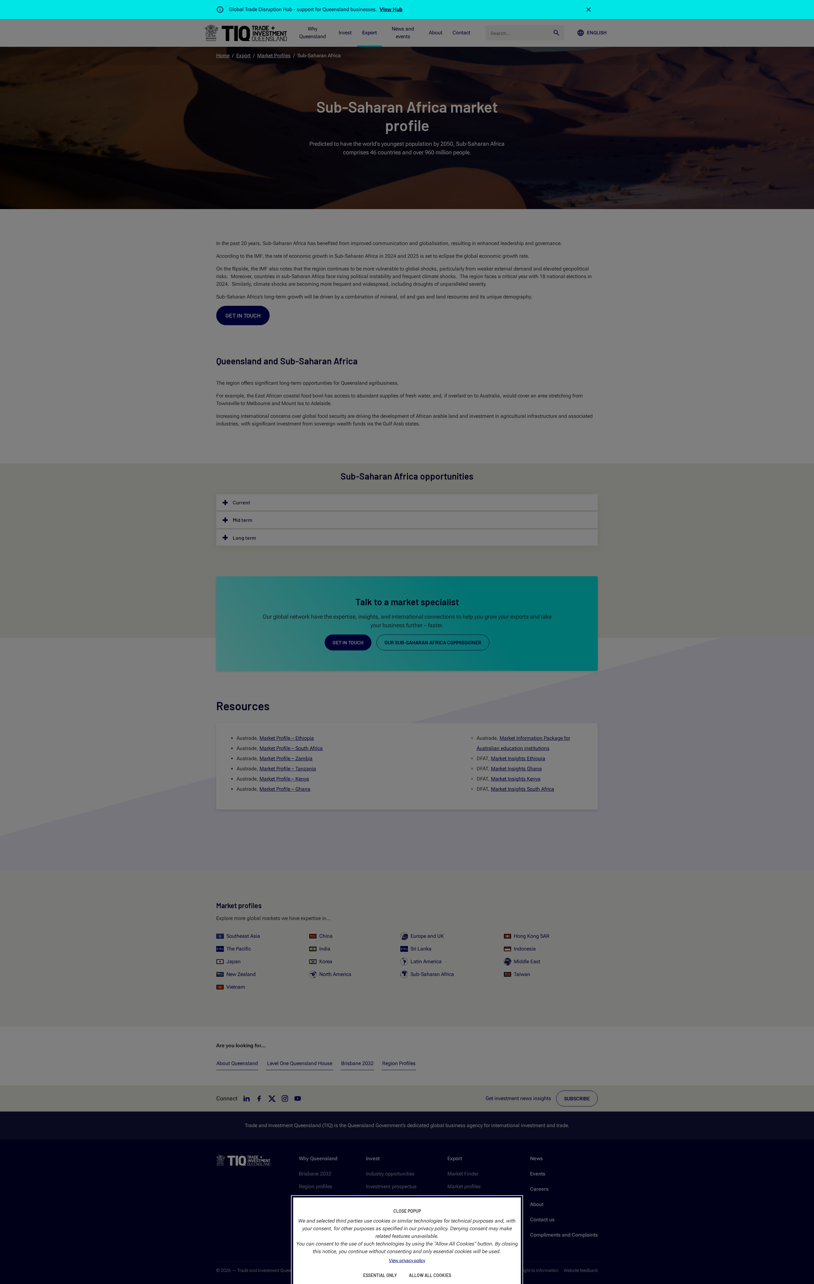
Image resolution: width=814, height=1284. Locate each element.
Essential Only (380, 1275)
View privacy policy (407, 1260)
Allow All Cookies (430, 1275)
